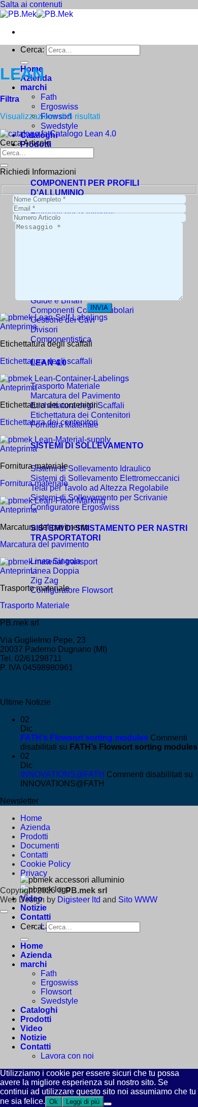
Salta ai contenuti (31, 4)
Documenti (39, 845)
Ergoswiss (59, 106)
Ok (53, 1101)
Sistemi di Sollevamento (86, 445)
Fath (49, 96)
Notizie (33, 907)
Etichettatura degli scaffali (46, 361)
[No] (108, 1103)
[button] (9, 99)
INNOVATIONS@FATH (62, 774)
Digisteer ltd (79, 899)
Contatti (35, 917)
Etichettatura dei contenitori (49, 422)
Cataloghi (38, 1010)
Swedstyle (59, 125)
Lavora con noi (67, 1056)
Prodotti (34, 836)
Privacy (33, 873)
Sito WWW (137, 899)
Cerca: (32, 49)
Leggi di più (83, 1101)
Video (31, 1028)
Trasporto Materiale (35, 605)
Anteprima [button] (18, 326)
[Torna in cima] (4, 911)
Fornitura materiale (34, 483)
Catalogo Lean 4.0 (83, 133)
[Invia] (24, 62)
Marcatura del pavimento (44, 544)
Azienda (35, 827)
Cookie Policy (45, 864)
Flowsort (56, 991)
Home (31, 818)
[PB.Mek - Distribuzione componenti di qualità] (36, 14)
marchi (33, 87)
